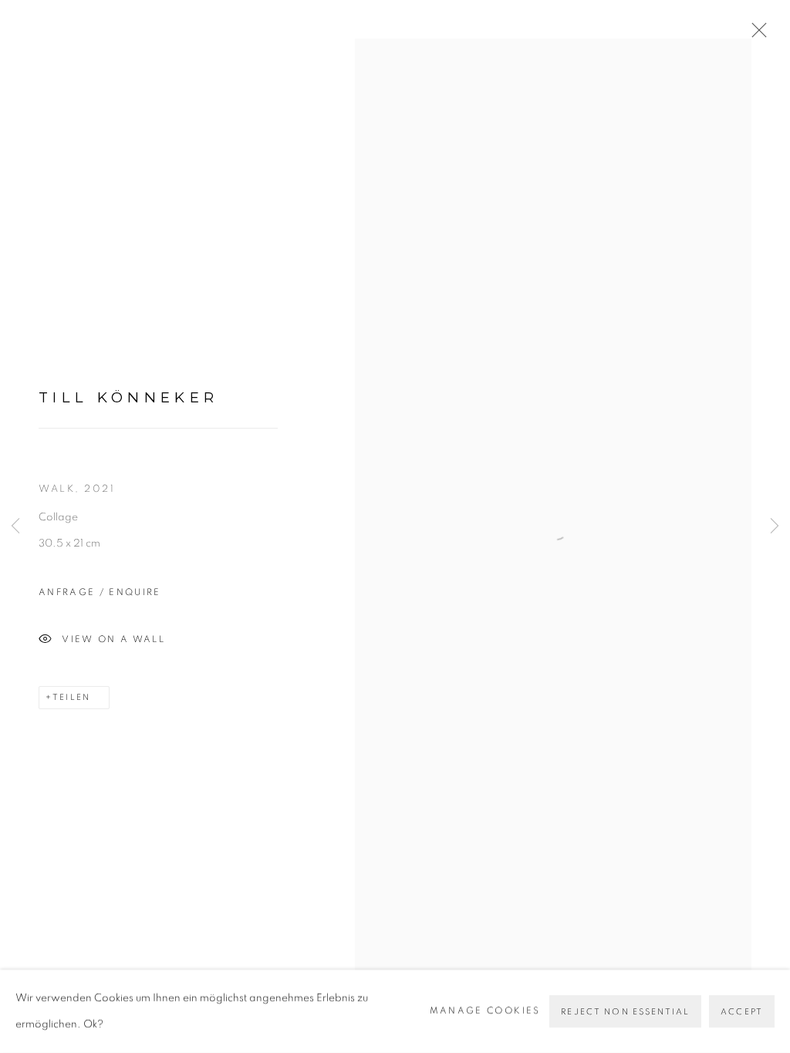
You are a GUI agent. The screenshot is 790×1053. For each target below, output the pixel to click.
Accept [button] (742, 1012)
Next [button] (774, 526)
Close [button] (755, 34)
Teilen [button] (71, 697)
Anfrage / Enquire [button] (100, 592)
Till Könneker (128, 397)
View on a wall (113, 639)
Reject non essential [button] (625, 1012)
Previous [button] (15, 526)
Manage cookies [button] (485, 1011)
